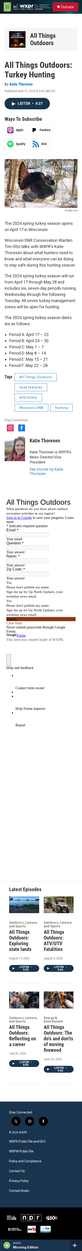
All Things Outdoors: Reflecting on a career (22, 1035)
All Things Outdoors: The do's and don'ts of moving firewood (58, 1038)
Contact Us (17, 1171)
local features (30, 387)
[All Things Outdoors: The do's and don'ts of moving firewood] (59, 1000)
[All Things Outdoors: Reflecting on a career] (24, 1000)
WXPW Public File (21, 1151)
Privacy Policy (19, 1181)
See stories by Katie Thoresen (46, 471)
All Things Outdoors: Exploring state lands (20, 940)
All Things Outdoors (43, 39)
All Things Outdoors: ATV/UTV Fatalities (54, 940)
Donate (67, 7)
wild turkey (28, 397)
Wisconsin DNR (31, 408)
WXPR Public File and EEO (27, 1141)
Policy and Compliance (25, 1161)
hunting (61, 408)
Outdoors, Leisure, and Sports (23, 924)
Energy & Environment (53, 1019)
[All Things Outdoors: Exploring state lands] (24, 904)
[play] (7, 1245)
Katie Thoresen (21, 84)
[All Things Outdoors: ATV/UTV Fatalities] (59, 904)
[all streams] (76, 1245)
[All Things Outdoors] (17, 39)
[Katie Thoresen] (15, 447)
